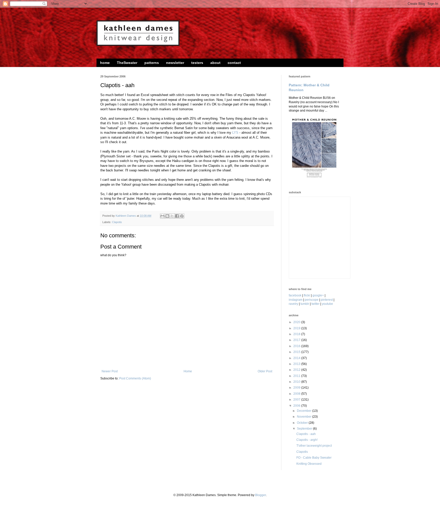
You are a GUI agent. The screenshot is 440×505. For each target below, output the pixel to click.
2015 (297, 352)
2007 (297, 399)
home (105, 63)
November (304, 416)
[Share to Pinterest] (181, 216)
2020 (297, 322)
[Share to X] (172, 216)
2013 (297, 364)
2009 (297, 387)
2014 (297, 358)
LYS (235, 132)
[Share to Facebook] (177, 216)
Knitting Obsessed (309, 464)
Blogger (260, 495)
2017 (297, 340)
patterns (151, 63)
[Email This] (162, 216)
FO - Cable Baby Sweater (314, 457)
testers (197, 63)
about (215, 63)
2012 (297, 370)
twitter (315, 304)
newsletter (175, 63)
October (303, 423)
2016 (297, 346)
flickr (307, 295)
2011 (297, 376)
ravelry (293, 304)
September (305, 428)
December (304, 411)
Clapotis (117, 222)
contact (234, 63)
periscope (312, 300)
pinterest (327, 300)
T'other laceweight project (314, 445)
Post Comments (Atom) (135, 378)
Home (188, 371)
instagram (295, 300)
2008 (297, 393)
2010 (297, 382)
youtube (327, 304)
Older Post (265, 371)
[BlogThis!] (167, 216)
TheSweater (127, 63)
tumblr (304, 304)
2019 (297, 328)
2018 (297, 334)
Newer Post (110, 371)
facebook (295, 295)
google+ (318, 295)
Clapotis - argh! (307, 440)
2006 (297, 405)
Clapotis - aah (306, 434)
